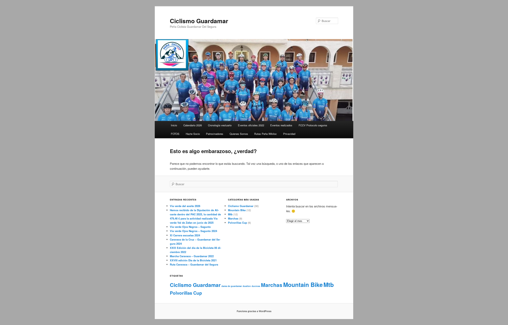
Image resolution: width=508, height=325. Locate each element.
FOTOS (175, 134)
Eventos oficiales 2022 (251, 125)
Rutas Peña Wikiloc (265, 134)
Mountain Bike (237, 210)
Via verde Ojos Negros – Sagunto (190, 227)
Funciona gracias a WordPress (254, 311)
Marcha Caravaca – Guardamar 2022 (192, 256)
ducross (256, 286)
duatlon (247, 286)
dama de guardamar (231, 286)
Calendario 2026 (192, 125)
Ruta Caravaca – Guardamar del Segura (194, 264)
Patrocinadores (214, 134)
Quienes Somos (239, 134)
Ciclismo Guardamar (199, 20)
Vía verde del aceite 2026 (185, 206)
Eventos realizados (281, 125)
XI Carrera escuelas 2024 (185, 235)
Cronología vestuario (220, 125)
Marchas (233, 218)
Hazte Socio (193, 134)
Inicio (174, 125)
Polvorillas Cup (237, 222)
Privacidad (289, 134)
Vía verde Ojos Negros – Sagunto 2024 (193, 231)
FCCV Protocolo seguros (313, 125)
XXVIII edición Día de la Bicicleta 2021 (193, 260)
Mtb (230, 214)
